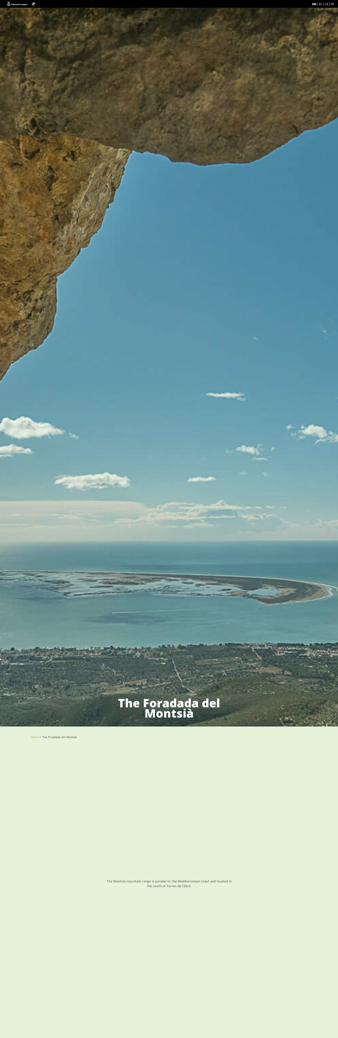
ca (326, 4)
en (314, 4)
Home (34, 737)
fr (332, 4)
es (320, 4)
